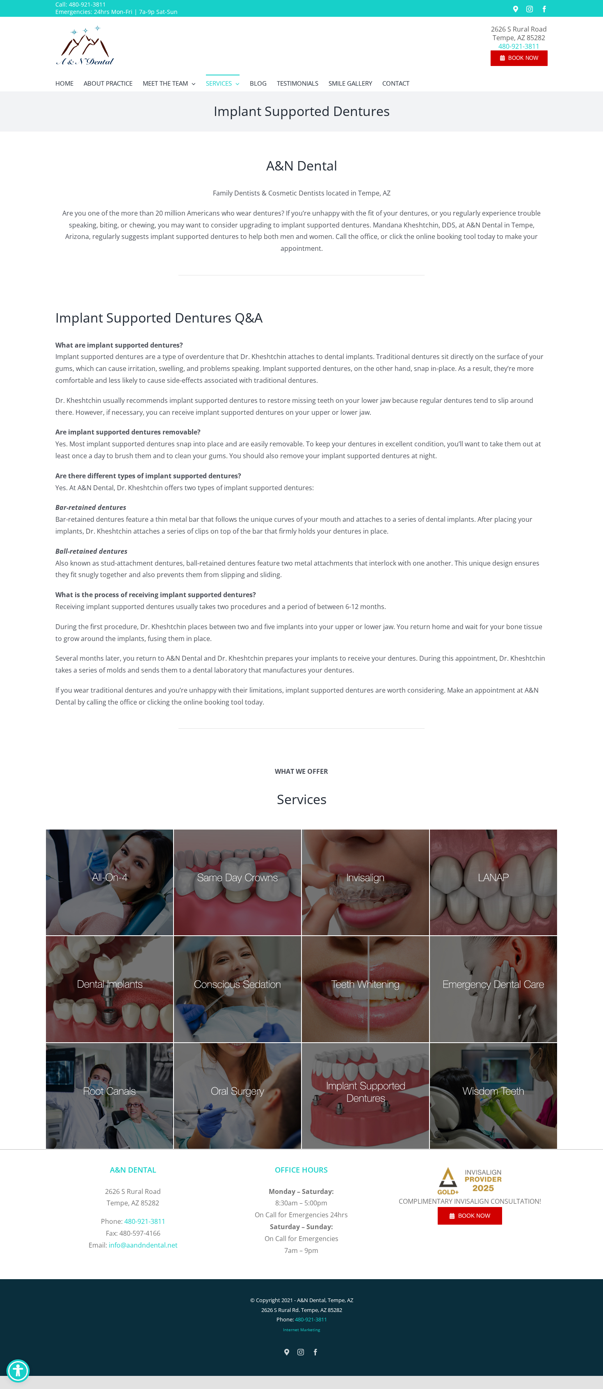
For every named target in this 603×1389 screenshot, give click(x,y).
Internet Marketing (301, 1329)
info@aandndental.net (143, 1245)
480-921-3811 (87, 4)
